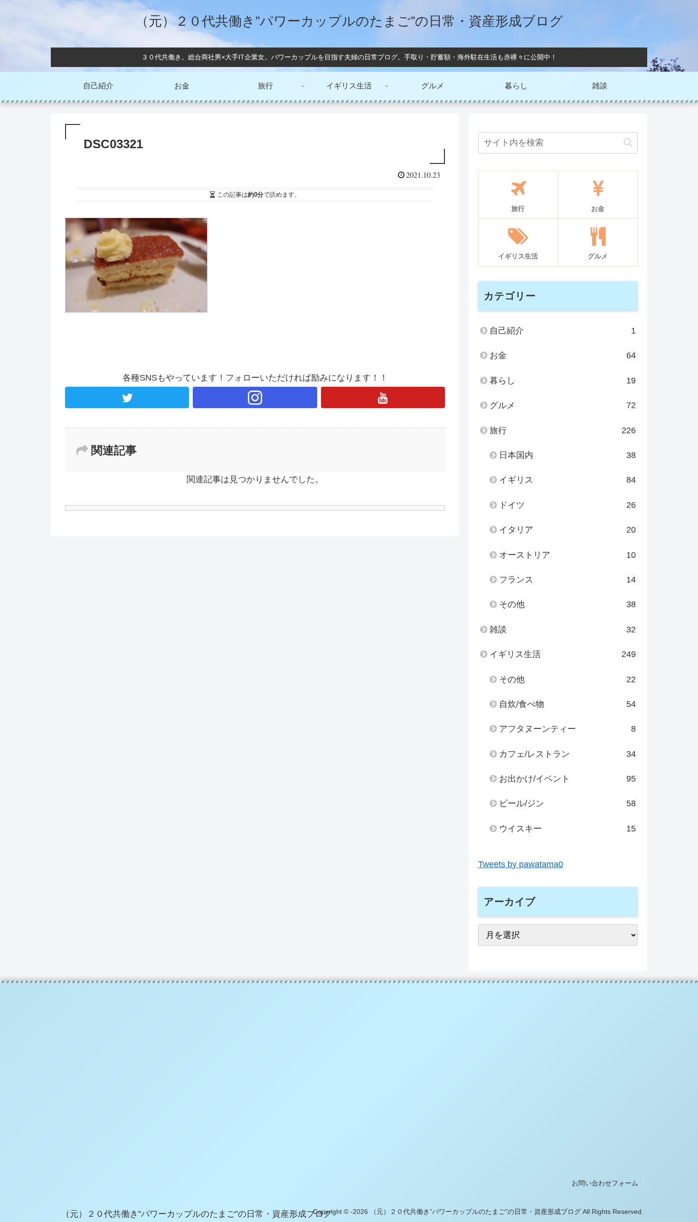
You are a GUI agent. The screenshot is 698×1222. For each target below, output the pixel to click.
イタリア (567, 530)
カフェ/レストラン (567, 754)
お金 (563, 355)
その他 (567, 604)
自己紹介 (563, 330)
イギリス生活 (563, 654)
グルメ (563, 405)
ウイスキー (567, 828)
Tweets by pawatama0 (520, 864)
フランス (567, 579)
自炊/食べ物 (567, 704)
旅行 (563, 430)
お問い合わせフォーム (605, 1183)
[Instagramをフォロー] (255, 397)
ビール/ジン (567, 803)
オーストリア (567, 555)
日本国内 (567, 455)
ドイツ (567, 505)
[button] (628, 142)
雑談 (563, 629)
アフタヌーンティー (567, 729)
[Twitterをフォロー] (127, 397)
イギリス (567, 480)
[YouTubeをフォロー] (383, 397)
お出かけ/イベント (567, 778)
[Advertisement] (349, 1063)
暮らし (563, 380)
